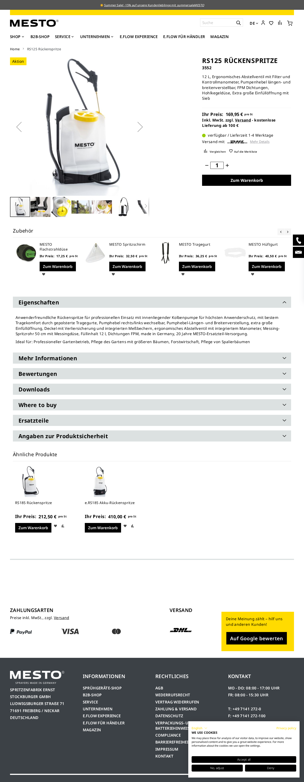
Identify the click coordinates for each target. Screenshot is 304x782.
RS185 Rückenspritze (33, 502)
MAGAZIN (92, 729)
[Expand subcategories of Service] (72, 36)
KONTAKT (164, 756)
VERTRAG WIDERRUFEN (177, 702)
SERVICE (90, 702)
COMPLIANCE (168, 735)
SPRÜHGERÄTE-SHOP (102, 688)
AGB (159, 688)
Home (15, 49)
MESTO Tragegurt (194, 244)
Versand (243, 120)
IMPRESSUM (166, 749)
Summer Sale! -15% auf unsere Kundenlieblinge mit (154, 5)
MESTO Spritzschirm (127, 244)
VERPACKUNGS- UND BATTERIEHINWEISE (175, 725)
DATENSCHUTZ (169, 715)
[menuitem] (17, 36)
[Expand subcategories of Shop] (23, 36)
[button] (263, 22)
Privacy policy (286, 728)
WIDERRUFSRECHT (172, 694)
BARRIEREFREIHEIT (173, 742)
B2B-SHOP (92, 694)
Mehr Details (260, 142)
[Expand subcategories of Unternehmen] (112, 36)
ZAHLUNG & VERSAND (176, 708)
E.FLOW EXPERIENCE (102, 715)
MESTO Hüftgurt (263, 244)
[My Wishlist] (271, 22)
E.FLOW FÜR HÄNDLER (104, 722)
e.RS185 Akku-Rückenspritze (110, 502)
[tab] (152, 302)
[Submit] (238, 22)
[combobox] (221, 22)
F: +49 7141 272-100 (247, 715)
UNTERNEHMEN (98, 708)
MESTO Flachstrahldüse (54, 247)
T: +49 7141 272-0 (244, 708)
